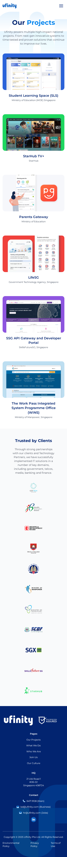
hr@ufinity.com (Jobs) (35, 812)
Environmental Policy (11, 845)
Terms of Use (55, 845)
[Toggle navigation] (61, 6)
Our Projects (33, 739)
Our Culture (33, 763)
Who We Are (33, 751)
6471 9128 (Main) (35, 801)
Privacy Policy (35, 845)
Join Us (33, 757)
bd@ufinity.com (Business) (35, 806)
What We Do (33, 745)
